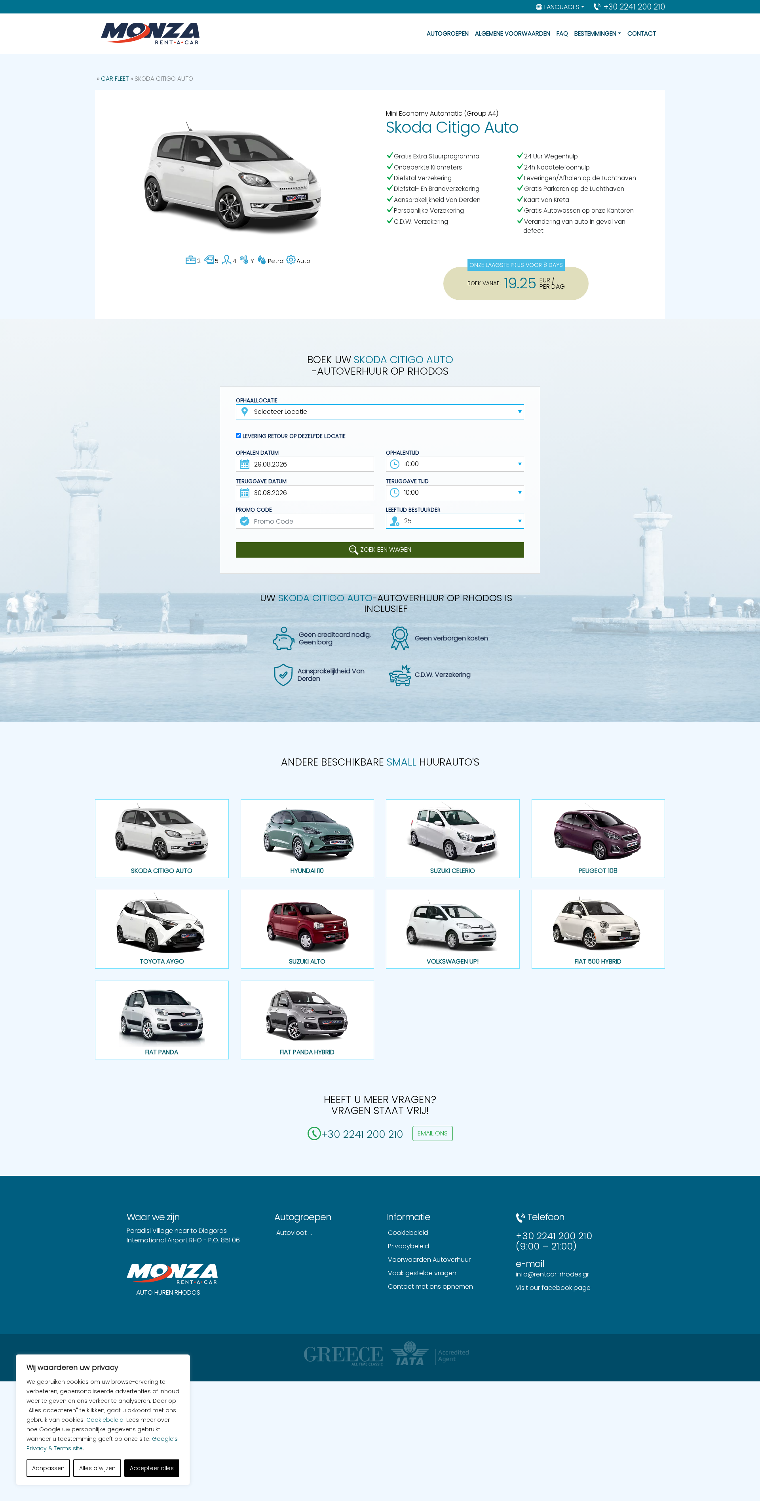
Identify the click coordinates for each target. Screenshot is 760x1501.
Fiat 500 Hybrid (598, 961)
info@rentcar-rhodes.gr (552, 1274)
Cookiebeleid (105, 1420)
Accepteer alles (152, 1468)
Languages (562, 6)
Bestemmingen (595, 33)
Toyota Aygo (162, 961)
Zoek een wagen (385, 549)
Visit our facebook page (553, 1287)
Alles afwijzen (97, 1468)
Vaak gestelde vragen (422, 1273)
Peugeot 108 (598, 870)
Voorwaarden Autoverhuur (429, 1259)
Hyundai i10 (307, 870)
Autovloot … (294, 1232)
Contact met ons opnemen (430, 1286)
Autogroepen (448, 33)
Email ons (433, 1133)
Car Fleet (115, 78)
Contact (641, 33)
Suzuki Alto (307, 961)
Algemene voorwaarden (512, 33)
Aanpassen (48, 1468)
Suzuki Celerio (452, 870)
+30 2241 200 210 (634, 6)
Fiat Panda (161, 1052)
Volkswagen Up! (453, 961)
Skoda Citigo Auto (161, 870)
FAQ (562, 33)
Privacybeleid (408, 1246)
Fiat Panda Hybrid (307, 1052)
